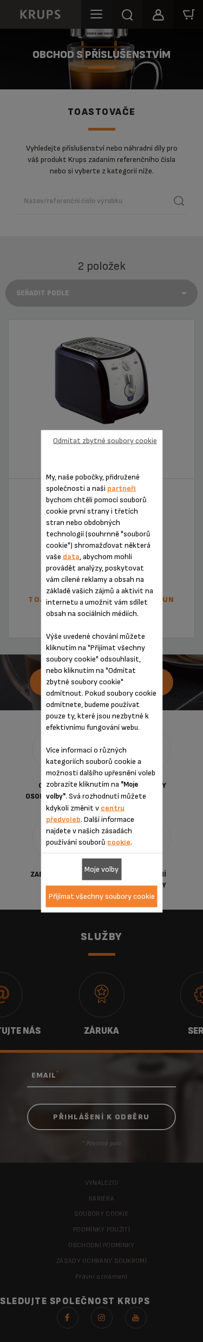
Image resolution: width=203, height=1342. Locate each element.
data (71, 556)
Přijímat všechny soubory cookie (102, 896)
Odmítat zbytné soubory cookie (105, 440)
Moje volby (101, 869)
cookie (118, 841)
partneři (121, 487)
